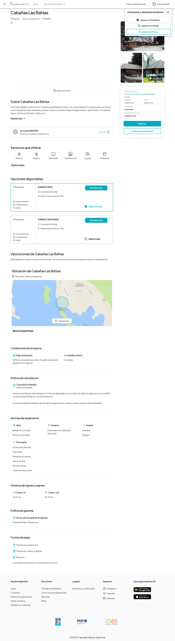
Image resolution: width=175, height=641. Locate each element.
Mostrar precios (96, 188)
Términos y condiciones (83, 588)
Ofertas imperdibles (51, 588)
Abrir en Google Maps (23, 330)
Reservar (142, 123)
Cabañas (46, 18)
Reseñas (45, 596)
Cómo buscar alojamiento (53, 592)
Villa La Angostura (31, 18)
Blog (43, 600)
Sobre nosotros (18, 600)
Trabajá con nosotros (20, 605)
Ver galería (157, 78)
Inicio (13, 588)
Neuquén (15, 18)
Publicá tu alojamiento (21, 596)
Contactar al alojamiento (142, 131)
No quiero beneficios (148, 31)
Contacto (15, 592)
